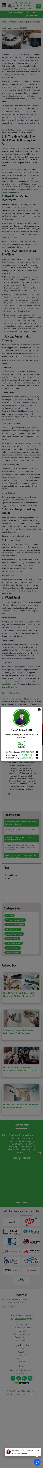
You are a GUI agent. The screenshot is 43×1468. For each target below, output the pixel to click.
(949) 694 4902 (25, 755)
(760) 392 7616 (27, 752)
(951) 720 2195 (26, 758)
